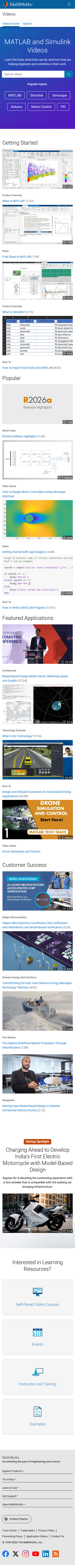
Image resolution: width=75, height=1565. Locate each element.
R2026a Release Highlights (23, 436)
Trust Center (9, 1530)
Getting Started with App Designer (28, 552)
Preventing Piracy (12, 1536)
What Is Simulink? (17, 312)
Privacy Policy (46, 1530)
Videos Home (10, 23)
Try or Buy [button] (8, 1479)
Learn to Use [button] (9, 1487)
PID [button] (63, 107)
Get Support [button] (9, 1496)
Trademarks (27, 1530)
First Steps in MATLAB (20, 256)
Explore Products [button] (12, 1471)
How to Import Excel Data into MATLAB (31, 367)
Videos (9, 14)
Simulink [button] (36, 95)
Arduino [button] (16, 107)
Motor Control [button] (41, 107)
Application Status (37, 1536)
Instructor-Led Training (37, 1384)
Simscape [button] (59, 95)
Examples (38, 1424)
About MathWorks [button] (13, 1504)
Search (27, 23)
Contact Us (57, 1536)
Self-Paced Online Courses (37, 1304)
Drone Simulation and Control (21, 851)
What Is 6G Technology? (22, 736)
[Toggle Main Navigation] (69, 4)
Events (37, 1344)
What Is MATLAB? (18, 201)
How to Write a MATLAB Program (28, 607)
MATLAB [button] (14, 95)
